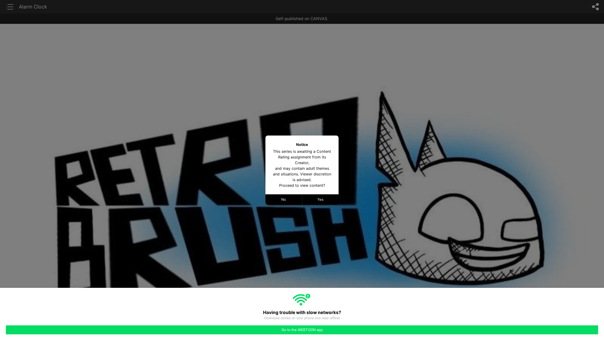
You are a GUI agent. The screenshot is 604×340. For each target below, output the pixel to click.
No (283, 199)
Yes (320, 199)
